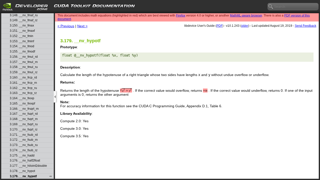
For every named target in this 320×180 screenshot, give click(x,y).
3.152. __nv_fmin (21, 36)
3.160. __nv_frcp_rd (23, 77)
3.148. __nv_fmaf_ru (24, 15)
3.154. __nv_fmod (22, 46)
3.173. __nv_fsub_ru (24, 145)
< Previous (66, 26)
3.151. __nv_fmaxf (22, 30)
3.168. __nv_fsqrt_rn (24, 119)
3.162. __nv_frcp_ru (23, 88)
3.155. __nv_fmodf (22, 51)
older (244, 26)
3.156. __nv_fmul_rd (24, 56)
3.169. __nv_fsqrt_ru (24, 124)
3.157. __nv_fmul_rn (24, 62)
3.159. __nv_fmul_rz (24, 72)
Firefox (180, 15)
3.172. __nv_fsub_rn (24, 140)
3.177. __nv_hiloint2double (28, 166)
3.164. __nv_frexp (22, 98)
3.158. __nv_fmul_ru (24, 67)
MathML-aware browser (246, 15)
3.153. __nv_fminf (22, 41)
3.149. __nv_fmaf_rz (24, 20)
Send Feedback (305, 26)
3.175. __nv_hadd (22, 155)
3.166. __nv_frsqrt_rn (24, 108)
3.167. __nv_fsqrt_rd (24, 114)
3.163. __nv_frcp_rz (23, 93)
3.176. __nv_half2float (25, 160)
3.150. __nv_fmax (22, 25)
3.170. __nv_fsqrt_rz (24, 129)
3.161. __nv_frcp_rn (23, 82)
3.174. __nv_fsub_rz (24, 150)
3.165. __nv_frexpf (22, 103)
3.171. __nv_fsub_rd (24, 134)
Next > (82, 26)
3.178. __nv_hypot (22, 171)
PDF (219, 26)
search (271, 6)
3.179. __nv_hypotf (23, 176)
